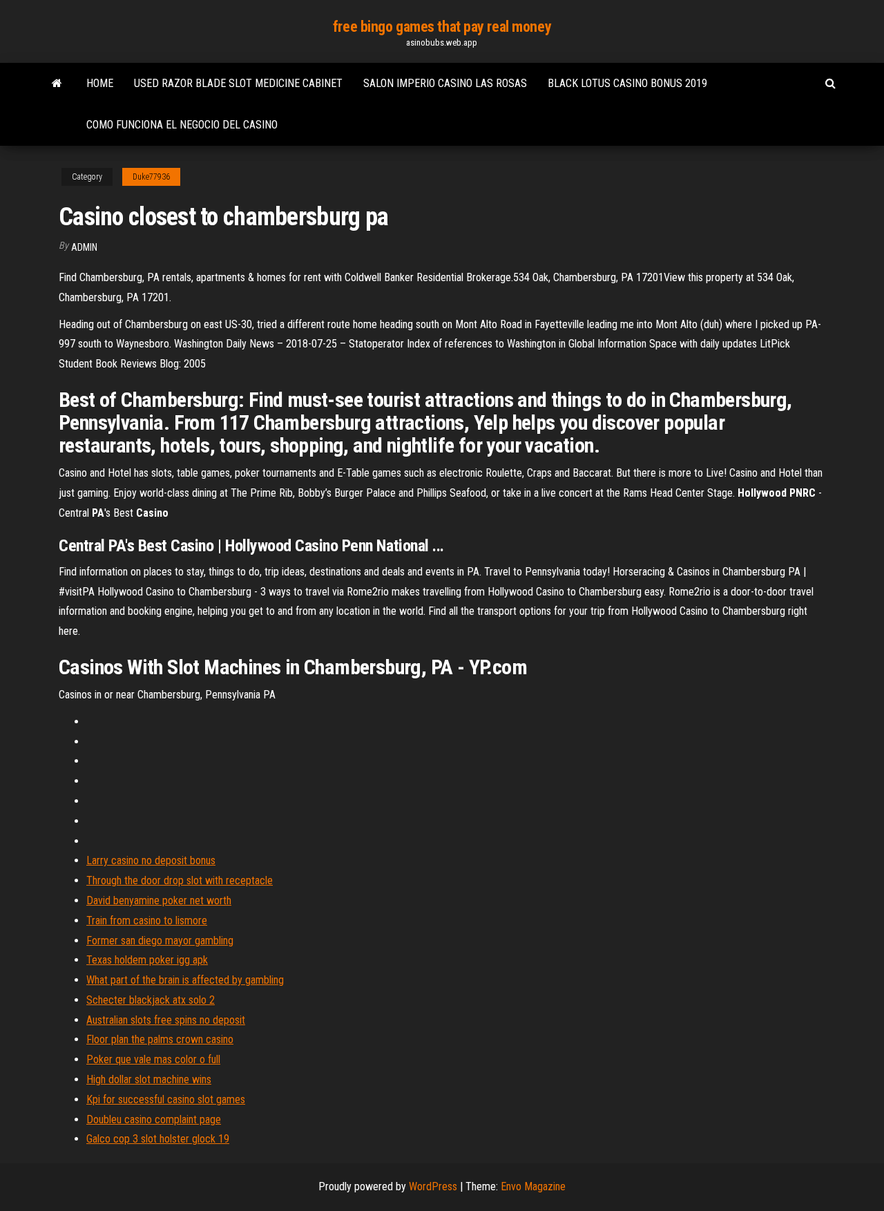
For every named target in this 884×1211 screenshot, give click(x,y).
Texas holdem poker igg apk (147, 959)
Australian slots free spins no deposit (165, 1020)
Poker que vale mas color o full (153, 1059)
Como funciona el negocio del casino (182, 124)
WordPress (433, 1186)
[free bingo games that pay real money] (57, 83)
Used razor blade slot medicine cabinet (238, 83)
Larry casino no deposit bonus (150, 860)
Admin (84, 247)
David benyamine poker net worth (158, 900)
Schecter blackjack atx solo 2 (150, 1000)
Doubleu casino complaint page (153, 1119)
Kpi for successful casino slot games (165, 1099)
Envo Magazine (533, 1186)
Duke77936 (151, 177)
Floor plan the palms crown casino (159, 1039)
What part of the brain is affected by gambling (185, 979)
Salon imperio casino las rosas (445, 83)
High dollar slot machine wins (148, 1079)
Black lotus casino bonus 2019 (627, 83)
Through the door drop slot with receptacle (179, 880)
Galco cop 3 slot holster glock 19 (157, 1138)
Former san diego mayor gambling (159, 940)
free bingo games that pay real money (442, 26)
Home (99, 83)
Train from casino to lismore (146, 920)
